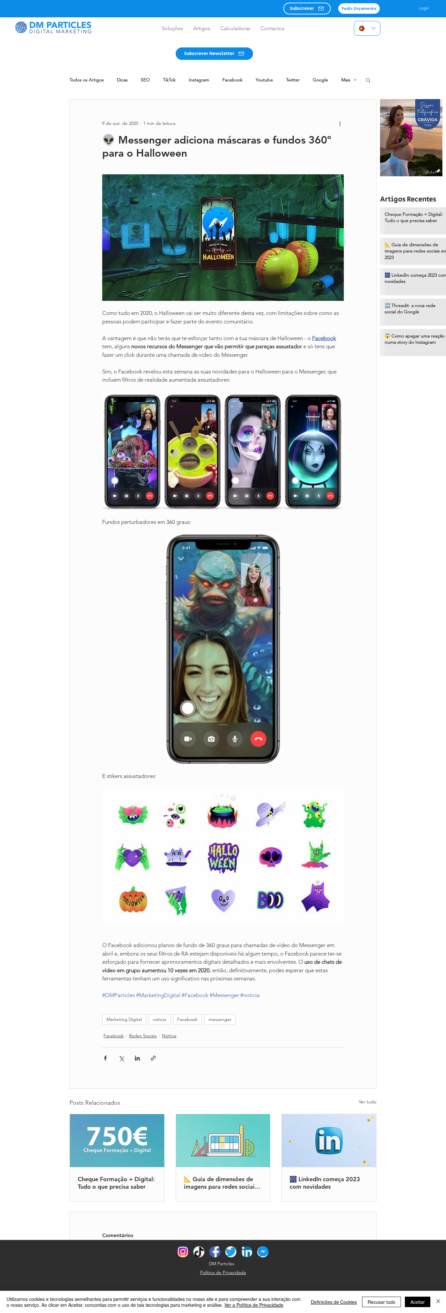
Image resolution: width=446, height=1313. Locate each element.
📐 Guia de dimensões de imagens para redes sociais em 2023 (220, 1182)
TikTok (169, 80)
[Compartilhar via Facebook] (105, 1058)
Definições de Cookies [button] (334, 1302)
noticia (159, 1019)
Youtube (264, 80)
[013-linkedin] (246, 1251)
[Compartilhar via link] (153, 1058)
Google (320, 80)
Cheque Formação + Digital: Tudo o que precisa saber (116, 1182)
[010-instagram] (182, 1251)
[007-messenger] (262, 1251)
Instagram (199, 80)
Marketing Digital (124, 1019)
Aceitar (417, 1302)
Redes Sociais (143, 1036)
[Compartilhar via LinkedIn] (137, 1058)
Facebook (232, 80)
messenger (220, 1019)
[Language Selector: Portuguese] (367, 28)
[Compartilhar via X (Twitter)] (121, 1058)
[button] (307, 8)
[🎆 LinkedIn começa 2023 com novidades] (329, 1140)
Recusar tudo (381, 1302)
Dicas (122, 80)
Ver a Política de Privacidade (253, 1305)
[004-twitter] (230, 1251)
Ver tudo (367, 1102)
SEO (145, 80)
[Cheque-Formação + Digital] (117, 1140)
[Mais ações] (340, 123)
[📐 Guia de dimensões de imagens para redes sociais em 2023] (223, 1140)
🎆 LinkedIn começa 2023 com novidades (325, 1182)
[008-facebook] (214, 1251)
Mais (345, 80)
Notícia (169, 1036)
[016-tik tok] (198, 1251)
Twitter (293, 80)
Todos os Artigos (87, 80)
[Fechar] (438, 1302)
